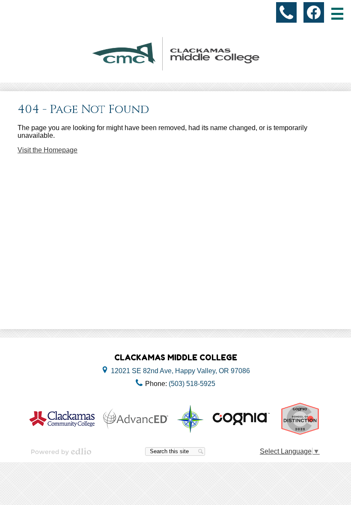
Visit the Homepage (47, 150)
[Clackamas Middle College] (175, 54)
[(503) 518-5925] (286, 12)
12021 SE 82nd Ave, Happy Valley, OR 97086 (180, 370)
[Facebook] (313, 12)
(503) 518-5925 (192, 383)
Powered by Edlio (61, 451)
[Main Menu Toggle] (337, 13)
